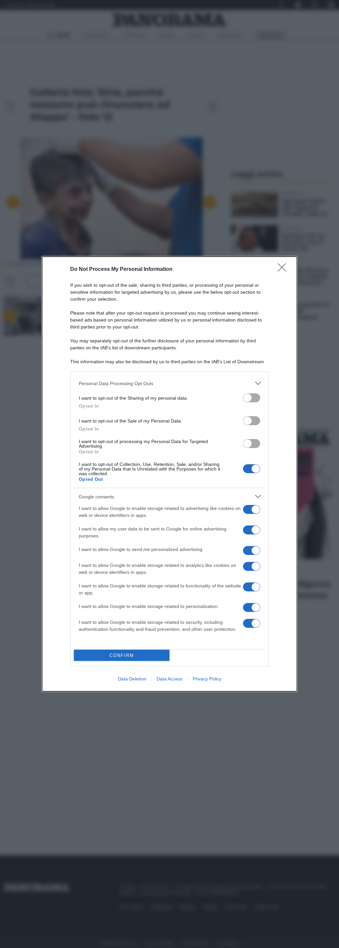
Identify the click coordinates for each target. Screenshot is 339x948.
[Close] (284, 269)
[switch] (251, 397)
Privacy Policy (207, 678)
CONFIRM (122, 655)
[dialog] (169, 474)
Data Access (169, 678)
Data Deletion (132, 678)
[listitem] (169, 383)
